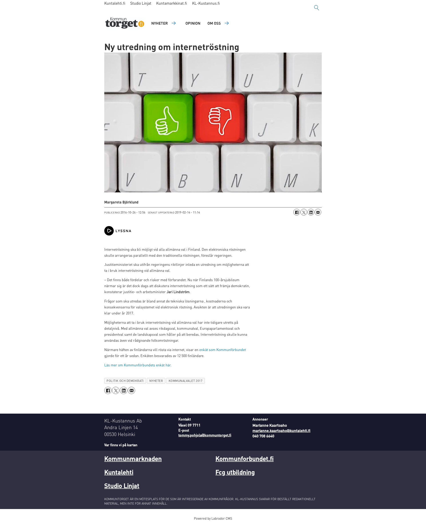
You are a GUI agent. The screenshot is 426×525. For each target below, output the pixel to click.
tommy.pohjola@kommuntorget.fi (204, 435)
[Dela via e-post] (318, 212)
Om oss (214, 23)
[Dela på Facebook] (296, 212)
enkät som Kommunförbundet (222, 349)
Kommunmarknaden (133, 458)
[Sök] (316, 8)
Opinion (192, 23)
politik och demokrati (125, 381)
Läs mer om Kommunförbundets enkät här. (137, 365)
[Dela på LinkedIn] (311, 212)
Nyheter (159, 23)
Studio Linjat (140, 3)
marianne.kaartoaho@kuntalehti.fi (281, 430)
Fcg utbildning (235, 472)
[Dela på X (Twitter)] (303, 212)
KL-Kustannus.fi (206, 3)
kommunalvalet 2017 (186, 381)
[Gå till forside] (124, 23)
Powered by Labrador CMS (213, 518)
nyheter (156, 381)
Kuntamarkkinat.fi (171, 3)
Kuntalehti (118, 472)
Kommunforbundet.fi (244, 458)
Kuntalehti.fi (114, 3)
